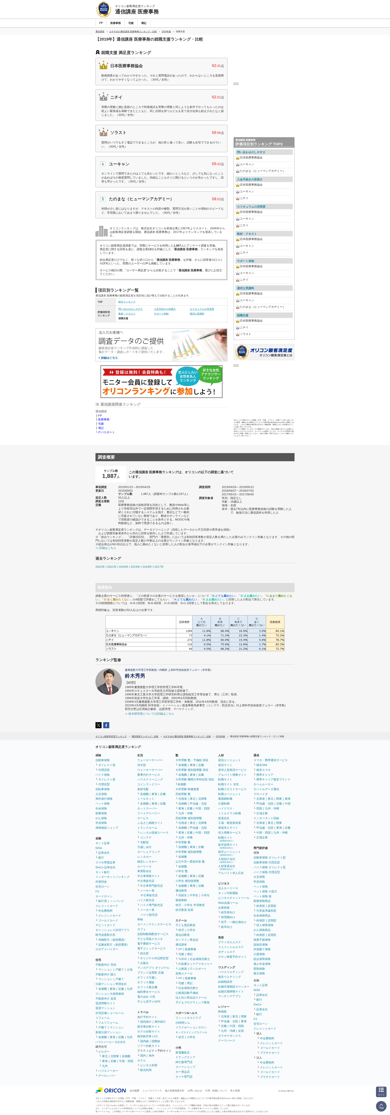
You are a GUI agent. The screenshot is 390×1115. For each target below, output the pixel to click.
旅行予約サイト (147, 1017)
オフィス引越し (147, 977)
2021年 (112, 566)
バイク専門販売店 (151, 905)
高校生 (182, 895)
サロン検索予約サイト (232, 956)
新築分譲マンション (108, 1032)
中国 (287, 803)
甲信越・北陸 (198, 803)
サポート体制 (161, 313)
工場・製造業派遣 (229, 822)
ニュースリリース (152, 1090)
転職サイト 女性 (228, 784)
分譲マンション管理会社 (111, 984)
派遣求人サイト (228, 827)
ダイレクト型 (106, 765)
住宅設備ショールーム (109, 1013)
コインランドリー (148, 784)
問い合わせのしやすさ (130, 309)
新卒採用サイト (228, 846)
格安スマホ (263, 769)
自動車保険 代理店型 (267, 862)
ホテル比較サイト (148, 1031)
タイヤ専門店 (184, 1076)
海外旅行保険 (104, 798)
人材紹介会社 (226, 860)
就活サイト (225, 765)
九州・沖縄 (185, 813)
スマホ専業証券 (105, 862)
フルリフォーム (108, 1022)
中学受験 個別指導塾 (189, 851)
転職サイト (225, 779)
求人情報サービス (229, 832)
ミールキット (145, 798)
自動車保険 (102, 760)
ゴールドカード (108, 920)
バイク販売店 (145, 900)
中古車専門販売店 (151, 885)
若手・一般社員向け (234, 922)
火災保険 (101, 794)
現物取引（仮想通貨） (112, 939)
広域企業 (262, 813)
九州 (129, 988)
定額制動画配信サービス (153, 934)
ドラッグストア (185, 1057)
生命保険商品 (262, 915)
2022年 (100, 566)
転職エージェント (229, 794)
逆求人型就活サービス (232, 769)
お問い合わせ (194, 1090)
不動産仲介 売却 (105, 964)
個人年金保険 (262, 963)
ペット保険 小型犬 (265, 891)
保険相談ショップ (106, 827)
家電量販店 (183, 1052)
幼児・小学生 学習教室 (190, 905)
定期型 (272, 905)
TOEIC (182, 959)
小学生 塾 (182, 871)
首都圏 (102, 988)
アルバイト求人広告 (231, 873)
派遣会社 (224, 818)
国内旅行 (146, 1021)
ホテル (141, 1060)
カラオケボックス (229, 1035)
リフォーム (102, 1017)
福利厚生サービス (148, 991)
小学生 (205, 895)
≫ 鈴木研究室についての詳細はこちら (149, 713)
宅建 (101, 423)
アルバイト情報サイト (232, 774)
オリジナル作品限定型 (154, 958)
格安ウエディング (229, 976)
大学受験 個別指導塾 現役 (192, 769)
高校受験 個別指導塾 (189, 818)
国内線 (144, 1041)
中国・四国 (126, 1061)
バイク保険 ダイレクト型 (270, 867)
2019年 (135, 566)
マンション (105, 969)
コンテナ (146, 837)
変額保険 (259, 968)
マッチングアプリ (229, 996)
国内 (143, 1055)
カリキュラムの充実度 (202, 309)
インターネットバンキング (112, 876)
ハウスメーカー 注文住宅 (110, 1042)
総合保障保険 (262, 959)
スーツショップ (185, 1067)
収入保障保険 (264, 925)
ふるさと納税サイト (150, 822)
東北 (105, 1056)
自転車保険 (102, 789)
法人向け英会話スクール (191, 997)
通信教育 (181, 890)
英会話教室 (183, 934)
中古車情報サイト (148, 876)
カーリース (144, 866)
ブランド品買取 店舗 (150, 972)
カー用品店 (183, 1071)
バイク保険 (102, 774)
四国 (259, 808)
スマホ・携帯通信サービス (271, 760)
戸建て (119, 969)
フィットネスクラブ (188, 1017)
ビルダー (104, 1051)
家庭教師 (181, 900)
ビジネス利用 (148, 1065)
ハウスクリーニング (150, 779)
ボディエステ (226, 951)
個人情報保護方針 (174, 1090)
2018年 (147, 566)
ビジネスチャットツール (233, 898)
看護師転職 (225, 798)
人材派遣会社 (226, 867)
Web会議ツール (228, 902)
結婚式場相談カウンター (233, 986)
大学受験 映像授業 (187, 789)
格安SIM (261, 765)
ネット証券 (102, 843)
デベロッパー (106, 1075)
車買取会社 (144, 871)
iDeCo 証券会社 (105, 867)
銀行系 (102, 901)
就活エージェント (229, 760)
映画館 (222, 1011)
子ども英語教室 (185, 925)
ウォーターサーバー (150, 760)
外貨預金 (101, 881)
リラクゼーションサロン (191, 1027)
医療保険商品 (262, 901)
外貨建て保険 (262, 949)
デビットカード (105, 925)
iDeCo (257, 1004)
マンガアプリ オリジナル (153, 967)
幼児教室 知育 (184, 909)
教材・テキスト (126, 313)
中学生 (194, 895)
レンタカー (144, 856)
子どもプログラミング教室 (193, 1002)
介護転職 (224, 803)
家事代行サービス (148, 774)
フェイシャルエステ (231, 947)
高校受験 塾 (183, 794)
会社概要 (134, 1090)
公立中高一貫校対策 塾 (190, 861)
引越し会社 (144, 847)
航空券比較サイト (148, 1026)
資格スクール (184, 973)
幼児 (181, 930)
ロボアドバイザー (106, 949)
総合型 (144, 953)
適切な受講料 (197, 313)
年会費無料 (105, 910)
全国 (241, 1030)
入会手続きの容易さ (165, 309)
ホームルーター (263, 784)
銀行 (101, 857)
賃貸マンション (105, 1008)
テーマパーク (226, 1040)
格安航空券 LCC (147, 1036)
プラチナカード (270, 1052)
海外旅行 (160, 1021)
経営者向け (228, 912)
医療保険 (101, 813)
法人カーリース (228, 888)
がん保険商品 (262, 930)
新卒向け (226, 927)
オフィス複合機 (147, 987)
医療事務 (103, 419)
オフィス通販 (145, 982)
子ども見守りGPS (148, 1001)
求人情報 (235, 1090)
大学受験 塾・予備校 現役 (192, 760)
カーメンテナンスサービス (154, 924)
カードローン (104, 896)
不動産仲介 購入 (105, 974)
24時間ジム (183, 1022)
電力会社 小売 (146, 996)
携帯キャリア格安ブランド (273, 779)
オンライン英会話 (187, 939)
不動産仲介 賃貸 (105, 998)
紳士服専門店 (184, 1062)
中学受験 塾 (183, 842)
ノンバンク (117, 901)
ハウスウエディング (231, 972)
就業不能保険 (262, 939)
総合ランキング (126, 301)
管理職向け (228, 917)
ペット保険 (102, 803)
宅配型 (144, 842)
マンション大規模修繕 (109, 993)
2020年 (123, 566)
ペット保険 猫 (262, 896)
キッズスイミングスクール (191, 1032)
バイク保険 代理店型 (267, 872)
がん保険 (101, 818)
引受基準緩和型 (266, 910)
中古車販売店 (145, 880)
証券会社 (104, 852)
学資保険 (101, 822)
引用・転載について (216, 1090)
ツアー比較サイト (148, 1045)
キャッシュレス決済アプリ (112, 930)
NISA (98, 848)
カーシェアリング (148, 851)
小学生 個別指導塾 (187, 880)
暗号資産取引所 (105, 934)
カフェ (141, 929)
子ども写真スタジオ (150, 938)
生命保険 (101, 808)
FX (97, 891)
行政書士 (184, 963)
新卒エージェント (229, 853)
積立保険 (259, 973)
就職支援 (242, 315)
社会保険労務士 (200, 959)
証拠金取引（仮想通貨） (114, 944)
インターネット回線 (266, 818)
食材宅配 (143, 789)
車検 (140, 919)
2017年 (159, 566)
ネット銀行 (102, 872)
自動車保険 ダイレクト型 (270, 857)
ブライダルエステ (229, 942)
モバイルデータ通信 (266, 789)
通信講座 (181, 944)
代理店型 (104, 769)
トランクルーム (147, 827)
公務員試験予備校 (187, 992)
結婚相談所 (225, 981)
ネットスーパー (147, 808)
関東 (244, 1016)
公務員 (182, 968)
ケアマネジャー (202, 963)
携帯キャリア (264, 774)
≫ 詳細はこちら (105, 547)
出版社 (144, 963)
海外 (151, 1055)
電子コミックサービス (151, 948)
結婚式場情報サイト (231, 991)
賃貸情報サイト (105, 1003)
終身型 (260, 905)
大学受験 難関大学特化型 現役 (195, 779)
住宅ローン (102, 886)
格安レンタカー (147, 861)
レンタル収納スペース (154, 832)
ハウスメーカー (108, 1070)
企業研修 (224, 907)
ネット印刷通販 (228, 893)
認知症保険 (261, 944)
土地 (129, 969)
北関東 (114, 1056)
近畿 (121, 988)
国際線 (156, 1041)
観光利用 (146, 1070)
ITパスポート (106, 432)
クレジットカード (106, 905)
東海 (112, 988)
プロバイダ (261, 794)
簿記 (101, 428)
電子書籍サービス (148, 943)
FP (100, 415)
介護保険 (259, 954)
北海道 (182, 798)
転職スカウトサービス (232, 789)
